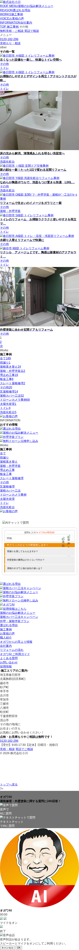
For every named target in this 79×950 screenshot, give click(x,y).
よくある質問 (9, 658)
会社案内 (6, 645)
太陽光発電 (8, 403)
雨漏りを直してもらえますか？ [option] (22, 551)
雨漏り (5, 362)
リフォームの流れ (12, 649)
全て (5, 358)
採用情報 (6, 666)
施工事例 (6, 629)
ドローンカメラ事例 (15, 399)
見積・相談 (7, 749)
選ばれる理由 (9, 625)
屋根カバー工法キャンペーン (19, 616)
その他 (6, 387)
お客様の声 (7, 633)
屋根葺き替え (10, 366)
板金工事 (6, 379)
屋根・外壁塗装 (12, 370)
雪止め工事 (9, 375)
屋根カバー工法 (12, 395)
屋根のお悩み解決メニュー (17, 612)
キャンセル (7, 947)
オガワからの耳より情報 (16, 641)
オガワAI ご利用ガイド (15, 654)
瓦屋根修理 (9, 391)
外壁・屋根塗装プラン (14, 621)
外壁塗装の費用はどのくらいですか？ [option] (26, 560)
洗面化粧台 (8, 412)
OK (19, 947)
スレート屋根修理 (12, 383)
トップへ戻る (9, 784)
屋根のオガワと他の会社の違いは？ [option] (24, 568)
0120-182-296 (9, 740)
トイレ (5, 408)
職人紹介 (6, 637)
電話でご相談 (24, 749)
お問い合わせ (9, 662)
